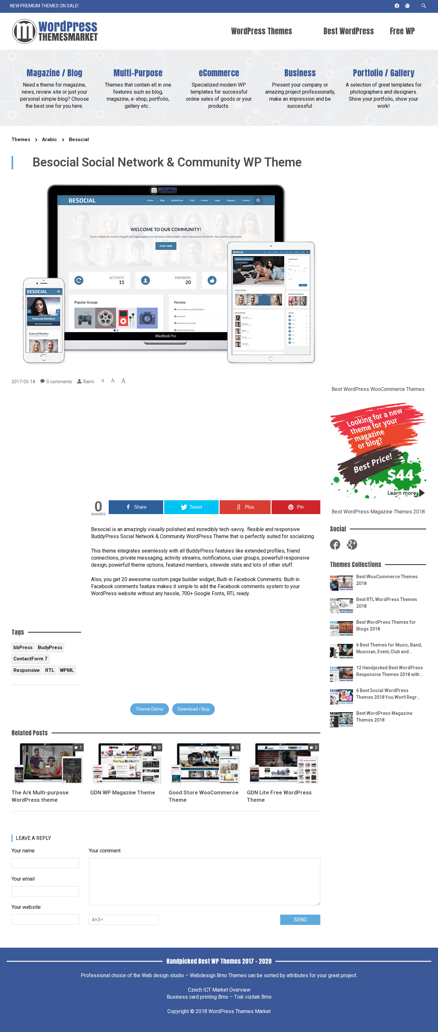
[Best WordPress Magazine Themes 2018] (341, 719)
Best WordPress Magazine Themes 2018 (378, 512)
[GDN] (126, 763)
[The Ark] (48, 763)
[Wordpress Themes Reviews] (55, 31)
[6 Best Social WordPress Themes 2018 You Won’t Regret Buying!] (341, 696)
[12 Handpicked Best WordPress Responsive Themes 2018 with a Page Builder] (341, 673)
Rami (88, 381)
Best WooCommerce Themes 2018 (387, 580)
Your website (26, 907)
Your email (23, 879)
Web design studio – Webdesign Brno (184, 975)
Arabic (49, 139)
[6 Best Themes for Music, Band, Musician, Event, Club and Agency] (341, 650)
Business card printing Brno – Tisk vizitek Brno (219, 997)
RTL (50, 670)
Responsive (26, 670)
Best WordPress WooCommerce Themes (378, 389)
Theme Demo (150, 709)
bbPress (22, 647)
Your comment (105, 851)
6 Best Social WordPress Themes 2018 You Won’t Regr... (388, 694)
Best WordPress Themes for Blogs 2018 (386, 625)
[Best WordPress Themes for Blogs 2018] (341, 628)
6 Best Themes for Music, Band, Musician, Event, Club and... (389, 648)
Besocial (79, 139)
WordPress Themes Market (239, 1011)
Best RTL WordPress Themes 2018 (386, 603)
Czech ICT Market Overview (219, 990)
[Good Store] (205, 763)
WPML (67, 670)
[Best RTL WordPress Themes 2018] (341, 605)
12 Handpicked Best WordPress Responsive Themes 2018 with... (389, 671)
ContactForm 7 (30, 659)
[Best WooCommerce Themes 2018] (341, 582)
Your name (23, 851)
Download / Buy (193, 709)
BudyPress (50, 647)
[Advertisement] (205, 443)
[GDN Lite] (283, 763)
